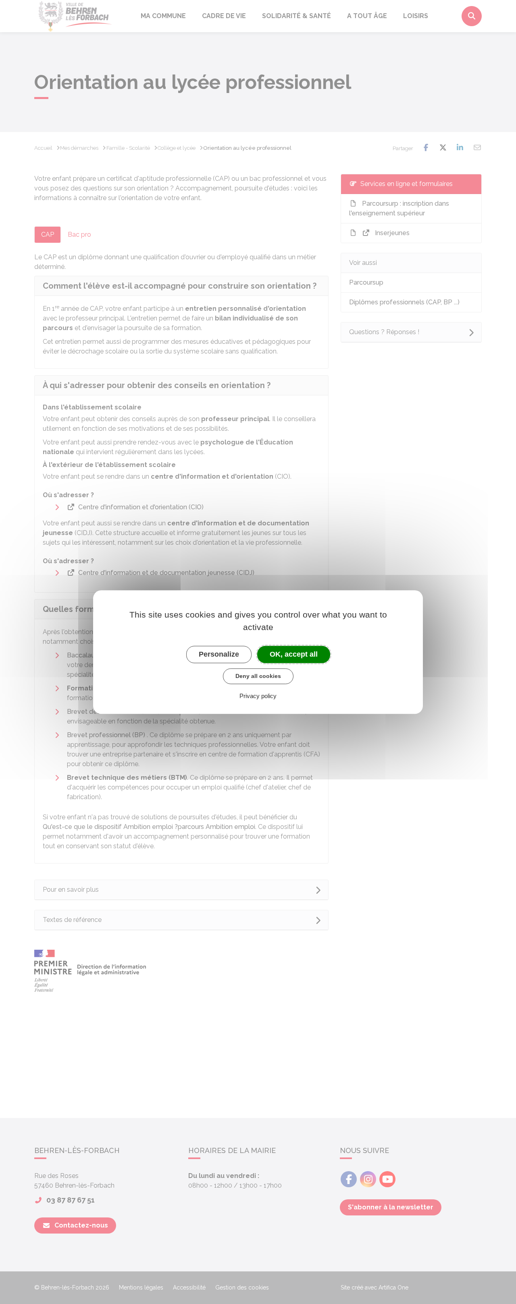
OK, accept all (294, 654)
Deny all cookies (258, 676)
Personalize (219, 654)
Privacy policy (258, 695)
